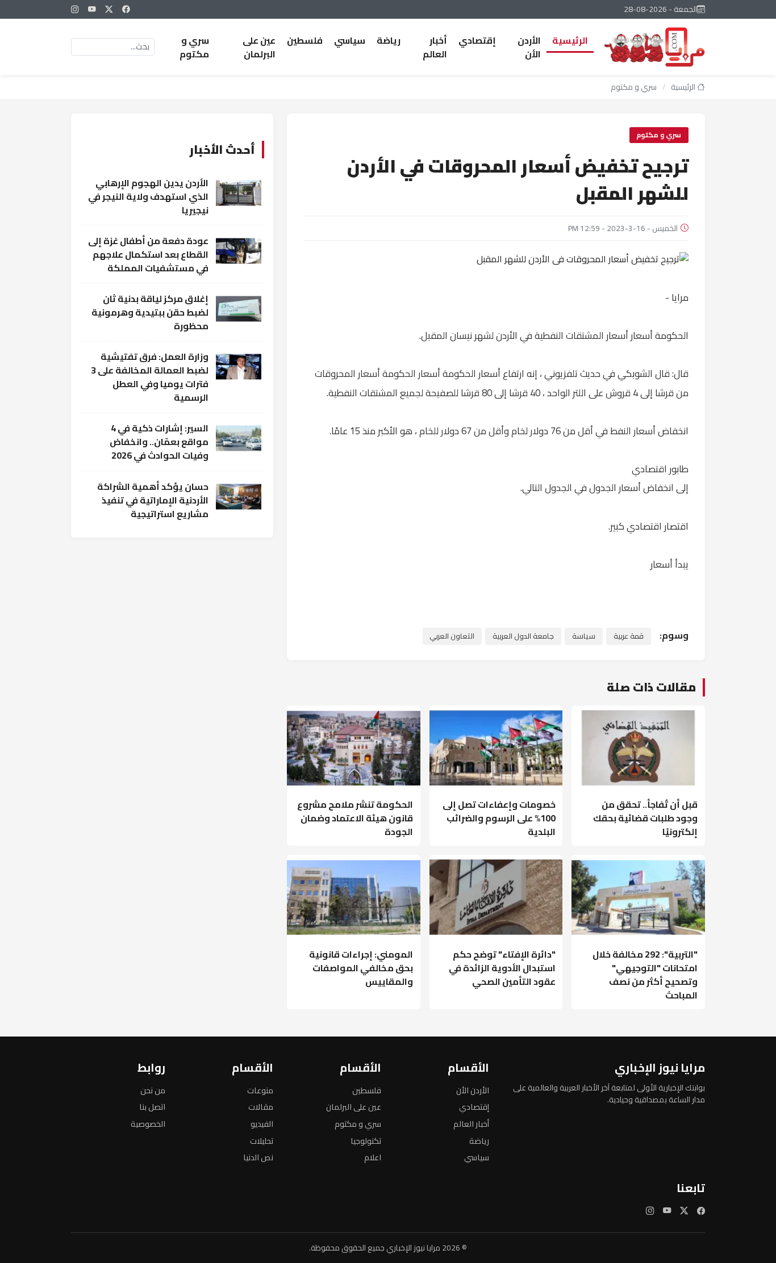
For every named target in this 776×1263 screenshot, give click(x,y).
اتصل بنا (152, 1106)
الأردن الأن (529, 47)
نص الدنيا (258, 1157)
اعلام (372, 1157)
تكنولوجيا (366, 1140)
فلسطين (305, 40)
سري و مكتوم (194, 47)
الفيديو (262, 1123)
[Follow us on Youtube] (92, 9)
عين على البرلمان (259, 47)
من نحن (152, 1090)
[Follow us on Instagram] (75, 9)
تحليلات (261, 1140)
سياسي (349, 40)
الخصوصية (148, 1123)
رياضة (388, 40)
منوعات (260, 1090)
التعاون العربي (451, 636)
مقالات (260, 1106)
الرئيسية (570, 40)
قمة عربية (629, 636)
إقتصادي (477, 40)
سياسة (583, 636)
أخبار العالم (435, 47)
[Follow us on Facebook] (126, 9)
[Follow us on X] (109, 9)
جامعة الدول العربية (523, 636)
